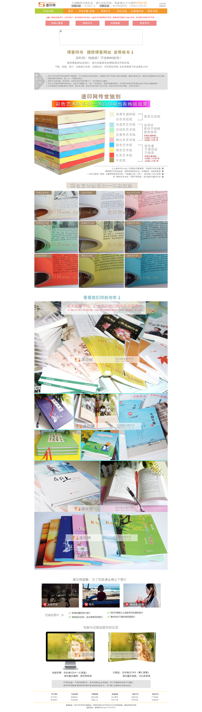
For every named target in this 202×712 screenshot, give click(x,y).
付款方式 (135, 694)
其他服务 (115, 694)
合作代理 (162, 4)
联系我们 (54, 700)
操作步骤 (94, 697)
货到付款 (135, 700)
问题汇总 (94, 700)
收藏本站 (162, 6)
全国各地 (155, 700)
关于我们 (54, 694)
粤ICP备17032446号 (108, 708)
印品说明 (74, 694)
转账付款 (135, 697)
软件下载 (114, 700)
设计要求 (114, 697)
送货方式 (155, 694)
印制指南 (95, 694)
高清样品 (74, 697)
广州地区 (155, 697)
